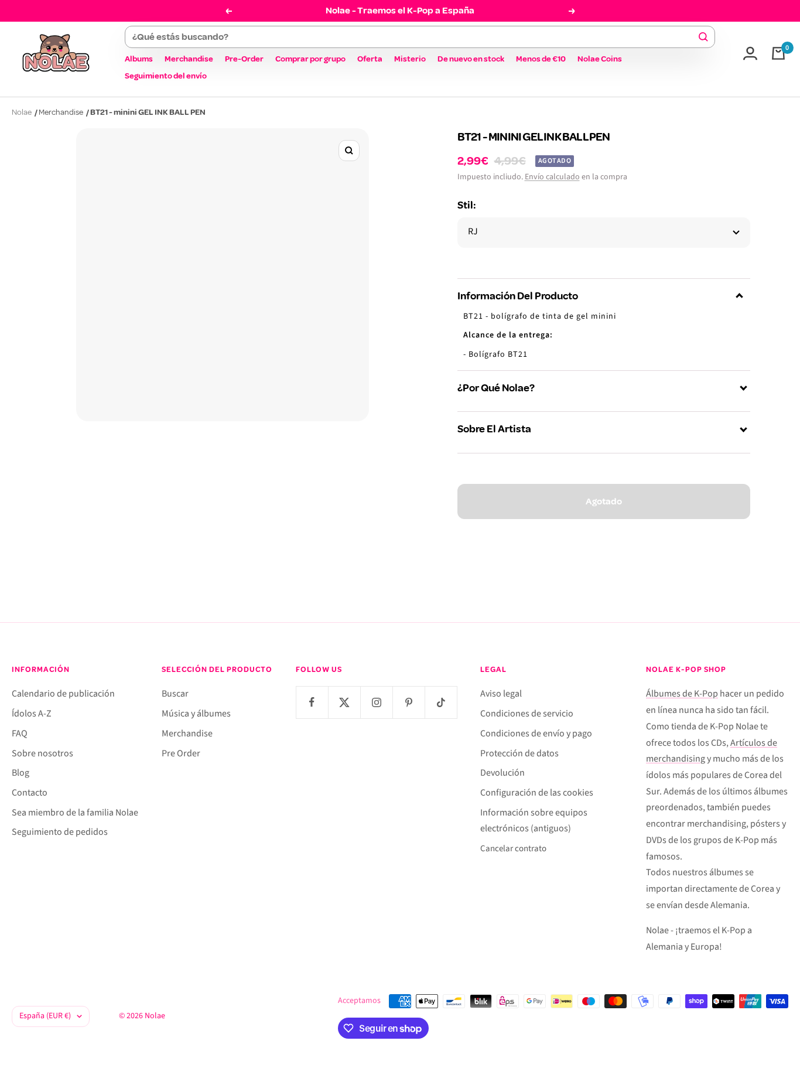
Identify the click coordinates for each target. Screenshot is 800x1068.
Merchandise (189, 59)
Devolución (502, 772)
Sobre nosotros (42, 753)
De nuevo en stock (470, 59)
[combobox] (414, 37)
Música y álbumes (196, 713)
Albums (139, 59)
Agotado (604, 501)
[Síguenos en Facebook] (312, 702)
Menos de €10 (541, 59)
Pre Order (181, 753)
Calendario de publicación (63, 693)
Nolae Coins (599, 59)
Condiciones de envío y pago (536, 733)
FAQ (20, 733)
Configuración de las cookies (536, 792)
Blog (20, 772)
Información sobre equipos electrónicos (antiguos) (533, 820)
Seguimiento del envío (166, 76)
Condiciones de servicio (526, 713)
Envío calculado (552, 177)
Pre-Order (244, 59)
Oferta (369, 59)
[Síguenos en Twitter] (344, 702)
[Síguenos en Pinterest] (408, 702)
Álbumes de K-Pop (682, 693)
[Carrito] (778, 53)
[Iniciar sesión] (750, 53)
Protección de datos (519, 753)
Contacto (29, 792)
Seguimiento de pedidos (60, 831)
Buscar (175, 693)
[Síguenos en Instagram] (376, 702)
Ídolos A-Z (32, 713)
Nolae (22, 112)
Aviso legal (501, 693)
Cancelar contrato (513, 848)
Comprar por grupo (310, 59)
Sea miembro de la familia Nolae (75, 812)
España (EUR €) (45, 1016)
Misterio (410, 59)
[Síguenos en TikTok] (441, 702)
